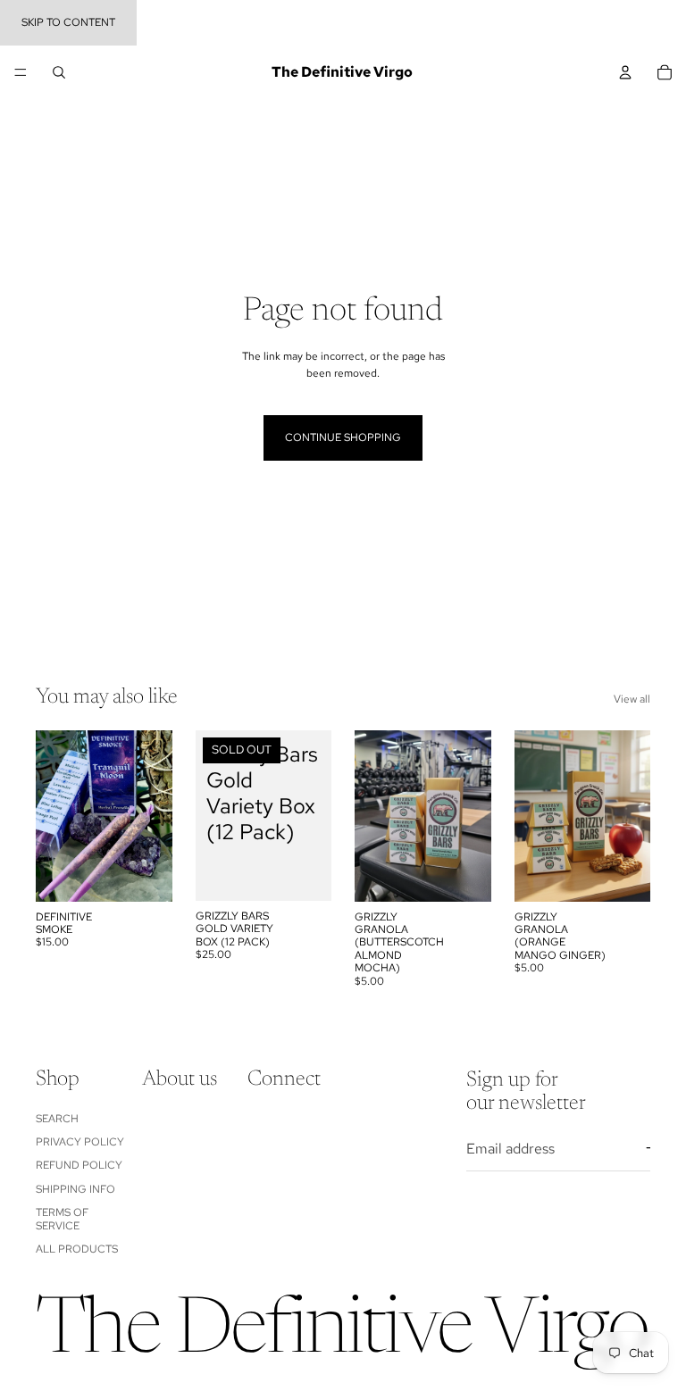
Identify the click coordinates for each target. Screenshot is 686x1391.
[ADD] (145, 874)
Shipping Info (75, 1188)
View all (632, 699)
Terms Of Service (62, 1218)
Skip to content (68, 22)
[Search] (59, 72)
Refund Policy (79, 1165)
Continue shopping (343, 437)
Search (57, 1118)
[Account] (625, 72)
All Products (77, 1248)
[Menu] (20, 72)
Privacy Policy (80, 1142)
